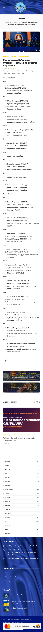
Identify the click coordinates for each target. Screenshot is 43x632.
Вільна (6, 57)
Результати (16, 22)
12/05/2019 (6, 68)
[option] (22, 426)
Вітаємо (21, 481)
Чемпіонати (21, 533)
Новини (21, 505)
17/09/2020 (6, 443)
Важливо (21, 485)
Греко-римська (19, 373)
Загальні (32, 373)
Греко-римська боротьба (13, 581)
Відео (28, 385)
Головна (6, 22)
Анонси (21, 469)
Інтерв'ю (21, 461)
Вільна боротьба (10, 573)
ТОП (21, 521)
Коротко (21, 501)
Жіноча (14, 57)
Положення (21, 513)
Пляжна (21, 509)
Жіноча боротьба (11, 577)
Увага (21, 529)
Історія (21, 465)
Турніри (21, 525)
